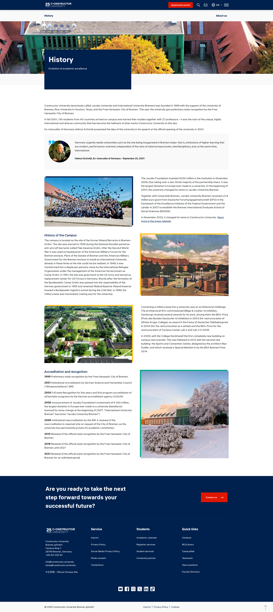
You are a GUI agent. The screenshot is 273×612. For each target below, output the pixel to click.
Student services (145, 551)
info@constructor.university (60, 561)
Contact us (211, 497)
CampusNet (188, 551)
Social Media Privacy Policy (105, 551)
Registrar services (145, 544)
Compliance (97, 564)
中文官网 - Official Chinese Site (62, 572)
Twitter (139, 588)
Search (198, 4)
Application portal (180, 5)
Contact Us (205, 5)
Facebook (126, 588)
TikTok (152, 588)
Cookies (175, 606)
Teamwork (187, 558)
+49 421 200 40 (54, 555)
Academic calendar (146, 537)
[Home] (60, 5)
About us (221, 15)
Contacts (186, 537)
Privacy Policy (98, 544)
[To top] (265, 608)
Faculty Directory (191, 571)
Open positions (190, 564)
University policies (146, 558)
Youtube (120, 588)
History (48, 15)
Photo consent (98, 558)
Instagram (133, 588)
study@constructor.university (61, 565)
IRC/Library (188, 544)
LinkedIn (146, 588)
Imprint (94, 537)
